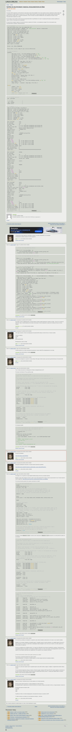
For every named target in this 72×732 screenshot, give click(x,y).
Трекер (39, 1)
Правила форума (12, 725)
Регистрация (60, 1)
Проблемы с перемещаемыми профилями (18, 717)
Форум (32, 1)
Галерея (25, 1)
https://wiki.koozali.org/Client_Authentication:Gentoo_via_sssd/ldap (35, 479)
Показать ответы (18, 316)
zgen (16, 238)
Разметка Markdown (19, 725)
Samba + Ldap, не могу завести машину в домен (19, 715)
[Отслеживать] (63, 14)
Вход (64, 1)
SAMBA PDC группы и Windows (47, 713)
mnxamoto (14, 214)
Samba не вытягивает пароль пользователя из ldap (25, 7)
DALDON (17, 326)
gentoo (9, 8)
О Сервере (7, 725)
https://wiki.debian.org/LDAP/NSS (21, 455)
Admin (11, 4)
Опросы (36, 1)
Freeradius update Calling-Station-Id (14, 223)
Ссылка (8, 220)
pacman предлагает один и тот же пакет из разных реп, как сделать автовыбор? (56, 224)
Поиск (43, 1)
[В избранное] (63, 11)
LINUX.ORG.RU (12, 2)
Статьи (29, 1)
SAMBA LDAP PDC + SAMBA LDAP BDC (18, 713)
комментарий (13, 244)
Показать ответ (18, 240)
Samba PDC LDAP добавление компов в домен (50, 718)
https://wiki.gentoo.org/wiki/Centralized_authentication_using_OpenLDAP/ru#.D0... (30, 467)
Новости (21, 1)
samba (14, 8)
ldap (11, 8)
